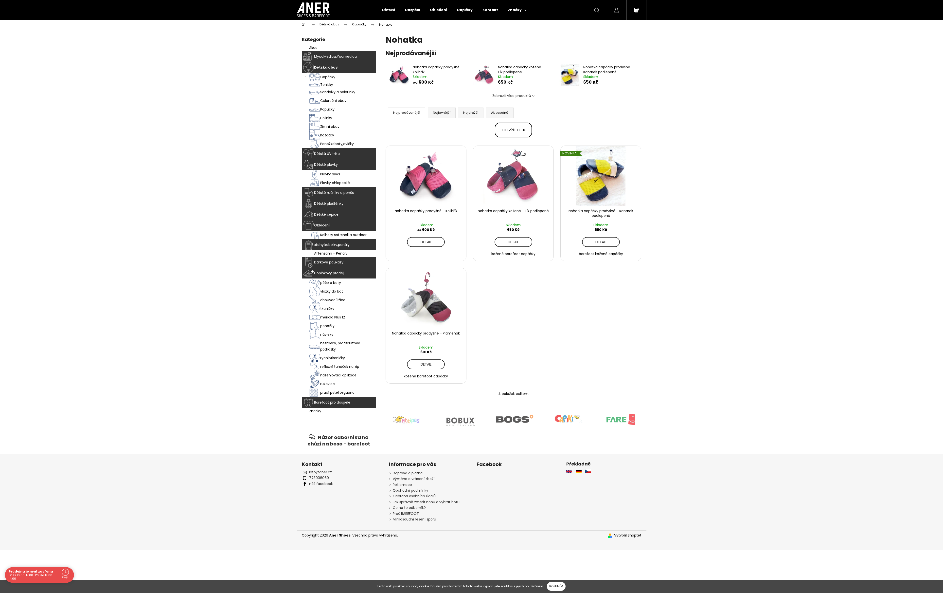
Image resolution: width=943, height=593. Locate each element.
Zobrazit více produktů (511, 95)
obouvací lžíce (332, 299)
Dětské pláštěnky (328, 203)
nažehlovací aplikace (338, 375)
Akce (313, 47)
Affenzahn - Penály (330, 253)
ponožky (327, 325)
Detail (426, 242)
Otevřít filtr (513, 130)
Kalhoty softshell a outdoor (343, 234)
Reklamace (402, 484)
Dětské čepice (326, 214)
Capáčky (327, 76)
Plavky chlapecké (335, 182)
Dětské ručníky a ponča (334, 192)
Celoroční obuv (333, 100)
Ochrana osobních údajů (414, 496)
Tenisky (326, 84)
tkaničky (327, 308)
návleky (326, 334)
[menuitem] (388, 10)
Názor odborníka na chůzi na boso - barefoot (338, 440)
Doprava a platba (408, 473)
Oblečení (322, 225)
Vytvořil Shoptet (627, 535)
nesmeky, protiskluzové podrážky (340, 346)
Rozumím (556, 586)
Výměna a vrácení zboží (413, 478)
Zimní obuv (329, 126)
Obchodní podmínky (410, 490)
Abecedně (499, 112)
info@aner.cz (320, 472)
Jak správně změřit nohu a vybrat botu (426, 502)
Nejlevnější (441, 112)
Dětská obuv (326, 67)
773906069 (319, 477)
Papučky (327, 109)
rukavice (327, 383)
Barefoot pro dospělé (332, 402)
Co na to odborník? (409, 507)
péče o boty (330, 282)
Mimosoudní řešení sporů (414, 519)
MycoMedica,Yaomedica (335, 56)
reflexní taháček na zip (339, 366)
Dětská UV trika (327, 153)
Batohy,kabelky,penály (331, 244)
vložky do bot (331, 291)
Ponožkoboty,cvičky (337, 143)
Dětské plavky (326, 164)
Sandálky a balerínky (337, 92)
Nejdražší (470, 112)
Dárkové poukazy (328, 262)
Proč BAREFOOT (406, 513)
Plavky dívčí (330, 174)
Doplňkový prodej (329, 273)
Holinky (326, 117)
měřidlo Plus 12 (332, 317)
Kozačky (327, 135)
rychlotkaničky (332, 357)
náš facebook (321, 483)
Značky (315, 410)
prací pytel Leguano (337, 392)
